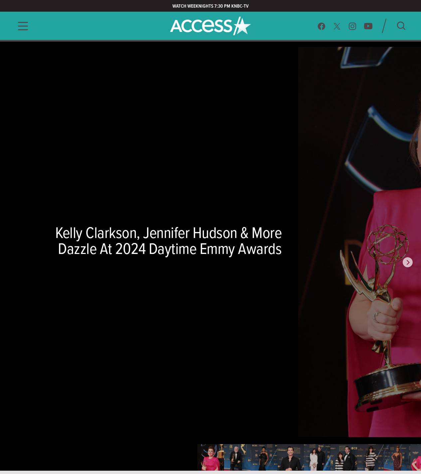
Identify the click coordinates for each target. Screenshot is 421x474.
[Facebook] (321, 26)
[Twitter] (337, 26)
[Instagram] (352, 26)
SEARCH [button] (401, 26)
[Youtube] (368, 26)
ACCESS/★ (210, 26)
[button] (21, 26)
